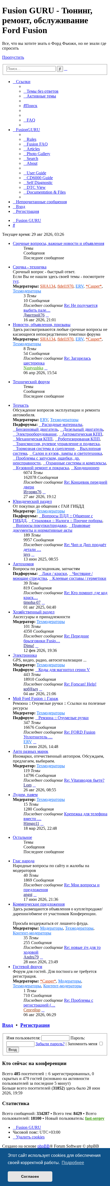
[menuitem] (40, 91)
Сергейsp (31, 1010)
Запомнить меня (83, 1044)
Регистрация (35, 1025)
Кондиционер (86, 467)
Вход (7, 1025)
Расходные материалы (62, 424)
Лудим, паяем (25, 794)
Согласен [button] (30, 1176)
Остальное (22, 837)
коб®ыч (30, 689)
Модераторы (51, 928)
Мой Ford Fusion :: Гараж (35, 698)
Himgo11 (31, 823)
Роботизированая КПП (79, 439)
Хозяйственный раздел (33, 612)
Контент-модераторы (32, 933)
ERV (80, 286)
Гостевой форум (27, 966)
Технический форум (31, 381)
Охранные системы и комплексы (76, 463)
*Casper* (94, 286)
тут (15, 281)
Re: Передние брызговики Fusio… (56, 638)
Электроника (25, 655)
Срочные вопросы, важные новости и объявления (58, 243)
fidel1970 (65, 286)
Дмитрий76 (34, 315)
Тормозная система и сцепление (45, 448)
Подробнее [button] (73, 1162)
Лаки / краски (54, 573)
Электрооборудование (36, 434)
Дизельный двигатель (83, 429)
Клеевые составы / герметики (79, 578)
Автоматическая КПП (82, 434)
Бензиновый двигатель (37, 429)
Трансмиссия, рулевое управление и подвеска (58, 443)
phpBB (43, 1146)
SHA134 (47, 286)
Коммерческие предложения (39, 904)
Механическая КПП (34, 439)
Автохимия (23, 564)
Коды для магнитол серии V (64, 669)
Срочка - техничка (29, 267)
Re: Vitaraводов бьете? (84, 780)
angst (27, 894)
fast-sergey (94, 1118)
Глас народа (23, 861)
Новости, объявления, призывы (41, 324)
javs (26, 554)
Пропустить (13, 57)
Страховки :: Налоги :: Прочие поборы (67, 520)
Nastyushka (33, 368)
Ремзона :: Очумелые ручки (63, 717)
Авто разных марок (30, 751)
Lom (27, 785)
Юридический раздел (32, 501)
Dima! (28, 645)
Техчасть (21, 405)
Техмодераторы (27, 291)
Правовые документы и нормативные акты (51, 528)
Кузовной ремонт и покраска (42, 467)
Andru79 (31, 957)
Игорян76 (32, 492)
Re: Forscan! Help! (80, 684)
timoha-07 (32, 602)
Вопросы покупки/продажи (41, 525)
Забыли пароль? (50, 1044)
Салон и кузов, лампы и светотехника (67, 453)
